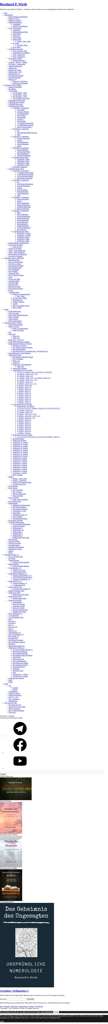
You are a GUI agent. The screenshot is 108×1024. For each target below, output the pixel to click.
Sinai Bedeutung (22, 224)
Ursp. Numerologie (14, 28)
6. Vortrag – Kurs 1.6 (24, 393)
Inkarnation (16, 513)
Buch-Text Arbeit (18, 608)
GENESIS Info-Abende (16, 102)
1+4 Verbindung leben (15, 617)
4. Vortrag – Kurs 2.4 (24, 427)
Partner (15, 690)
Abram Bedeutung (23, 203)
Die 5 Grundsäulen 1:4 (16, 634)
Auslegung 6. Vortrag (20, 463)
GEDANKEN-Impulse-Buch (22, 577)
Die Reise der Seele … (20, 345)
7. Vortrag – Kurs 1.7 (24, 391)
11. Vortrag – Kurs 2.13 (25, 410)
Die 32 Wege (12, 488)
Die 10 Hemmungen (19, 661)
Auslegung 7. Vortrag (20, 461)
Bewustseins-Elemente (20, 653)
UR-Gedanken (17, 517)
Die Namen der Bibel (15, 520)
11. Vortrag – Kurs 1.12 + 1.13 (27, 380)
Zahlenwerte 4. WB (15, 72)
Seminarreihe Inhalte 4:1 (16, 646)
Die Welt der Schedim (15, 640)
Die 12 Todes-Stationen (16, 710)
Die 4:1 (10, 629)
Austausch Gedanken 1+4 (21, 579)
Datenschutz (23, 1006)
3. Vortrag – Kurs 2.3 (24, 429)
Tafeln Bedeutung (23, 226)
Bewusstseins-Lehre (15, 268)
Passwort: (3, 999)
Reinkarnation (13, 503)
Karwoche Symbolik (15, 256)
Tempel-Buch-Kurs (14, 355)
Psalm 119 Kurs (13, 326)
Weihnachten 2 (18, 532)
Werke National (13, 317)
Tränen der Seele (14, 541)
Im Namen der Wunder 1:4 (21, 589)
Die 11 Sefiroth (18, 490)
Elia (9, 332)
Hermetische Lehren (15, 549)
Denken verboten (18, 302)
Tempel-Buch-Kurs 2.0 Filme (22, 404)
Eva (18, 131)
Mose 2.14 (16, 361)
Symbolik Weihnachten (16, 522)
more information (47, 1012)
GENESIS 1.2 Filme (24, 235)
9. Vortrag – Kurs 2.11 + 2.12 (26, 414)
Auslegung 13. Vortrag (20, 450)
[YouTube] (20, 768)
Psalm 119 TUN (13, 19)
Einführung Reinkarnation (21, 505)
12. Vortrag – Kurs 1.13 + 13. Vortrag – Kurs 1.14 (33, 378)
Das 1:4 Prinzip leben (15, 556)
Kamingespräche (14, 260)
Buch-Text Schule (19, 604)
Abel (18, 134)
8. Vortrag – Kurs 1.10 (24, 385)
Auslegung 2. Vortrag (20, 471)
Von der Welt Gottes (15, 587)
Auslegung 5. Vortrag (20, 465)
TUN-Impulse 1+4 (14, 568)
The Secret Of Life (14, 705)
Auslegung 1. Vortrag (20, 473)
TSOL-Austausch (14, 709)
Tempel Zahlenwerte (15, 66)
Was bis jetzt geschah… (25, 127)
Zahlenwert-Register (19, 441)
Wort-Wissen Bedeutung (25, 184)
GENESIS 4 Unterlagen (21, 148)
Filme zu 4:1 (12, 631)
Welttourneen (12, 701)
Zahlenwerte (12, 68)
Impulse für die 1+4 (15, 581)
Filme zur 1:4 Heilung (20, 81)
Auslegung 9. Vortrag (20, 458)
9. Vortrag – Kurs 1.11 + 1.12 (26, 383)
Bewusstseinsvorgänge (20, 665)
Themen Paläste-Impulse (21, 566)
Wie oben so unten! (14, 264)
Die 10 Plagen (21, 230)
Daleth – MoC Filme (24, 41)
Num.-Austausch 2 (19, 57)
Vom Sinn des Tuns (19, 484)
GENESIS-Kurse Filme (20, 157)
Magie (10, 553)
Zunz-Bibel (20, 110)
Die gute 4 (11, 621)
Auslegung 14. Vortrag (20, 448)
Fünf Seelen (17, 657)
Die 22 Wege (17, 492)
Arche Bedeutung (23, 144)
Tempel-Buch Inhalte (20, 368)
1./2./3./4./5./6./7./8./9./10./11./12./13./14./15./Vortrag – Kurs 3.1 (38, 437)
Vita (9, 686)
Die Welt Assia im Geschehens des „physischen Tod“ (30, 351)
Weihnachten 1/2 (18, 530)
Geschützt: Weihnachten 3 (14, 990)
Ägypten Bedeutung (23, 152)
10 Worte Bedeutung (24, 155)
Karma (10, 290)
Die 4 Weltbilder (13, 269)
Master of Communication (21, 294)
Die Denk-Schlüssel (19, 507)
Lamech (19, 140)
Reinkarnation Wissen (20, 518)
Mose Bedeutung (22, 150)
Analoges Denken (23, 112)
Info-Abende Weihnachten (21, 524)
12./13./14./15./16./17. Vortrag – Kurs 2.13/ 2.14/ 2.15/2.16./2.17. (39, 408)
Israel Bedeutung (22, 222)
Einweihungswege (19, 667)
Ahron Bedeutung (23, 153)
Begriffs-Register (18, 439)
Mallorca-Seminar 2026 (16, 591)
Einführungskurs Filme (20, 32)
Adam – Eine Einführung (16, 250)
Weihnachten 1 (18, 528)
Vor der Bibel (12, 91)
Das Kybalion (13, 271)
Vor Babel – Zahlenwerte (16, 64)
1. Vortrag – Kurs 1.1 (24, 402)
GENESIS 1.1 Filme (24, 233)
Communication (13, 292)
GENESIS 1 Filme (23, 159)
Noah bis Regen (22, 190)
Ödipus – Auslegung (19, 480)
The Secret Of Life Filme (16, 707)
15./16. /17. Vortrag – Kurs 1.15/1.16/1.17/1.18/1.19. (34, 372)
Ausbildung (16, 24)
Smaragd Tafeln (13, 273)
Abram (19, 146)
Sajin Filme (16, 30)
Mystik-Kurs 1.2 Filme (20, 676)
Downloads (39, 1006)
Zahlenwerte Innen (14, 70)
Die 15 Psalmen (18, 359)
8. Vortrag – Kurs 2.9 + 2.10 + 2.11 (28, 416)
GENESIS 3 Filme (23, 163)
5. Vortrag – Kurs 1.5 (24, 395)
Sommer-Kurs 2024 (15, 600)
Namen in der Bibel (15, 87)
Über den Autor (13, 313)
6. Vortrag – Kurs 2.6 (24, 420)
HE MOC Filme (22, 45)
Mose (19, 212)
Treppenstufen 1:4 (14, 632)
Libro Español (13, 319)
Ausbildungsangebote (15, 49)
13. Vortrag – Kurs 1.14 (25, 376)
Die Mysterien (13, 486)
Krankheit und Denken (16, 547)
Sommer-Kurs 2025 (15, 596)
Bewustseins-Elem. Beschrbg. (23, 655)
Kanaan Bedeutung (23, 205)
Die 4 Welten (21, 115)
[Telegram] (20, 736)
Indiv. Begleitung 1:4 (15, 613)
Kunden (15, 688)
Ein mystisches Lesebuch (16, 642)
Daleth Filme (17, 39)
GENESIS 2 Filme (23, 161)
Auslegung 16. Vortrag (20, 444)
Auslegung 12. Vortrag (20, 452)
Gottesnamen (21, 117)
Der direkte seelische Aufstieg (22, 347)
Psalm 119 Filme (18, 330)
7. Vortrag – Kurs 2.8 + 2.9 (26, 418)
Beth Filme (16, 36)
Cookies (31, 1006)
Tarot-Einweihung (14, 77)
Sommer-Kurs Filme (19, 598)
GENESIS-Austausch (20, 167)
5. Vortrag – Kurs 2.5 (24, 423)
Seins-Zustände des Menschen (18, 243)
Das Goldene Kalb (14, 501)
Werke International (15, 321)
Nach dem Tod (13, 285)
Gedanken (16, 669)
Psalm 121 (16, 336)
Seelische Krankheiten (20, 26)
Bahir (10, 680)
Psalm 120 (11, 334)
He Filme (16, 43)
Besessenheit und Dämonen (17, 254)
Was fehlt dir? (13, 539)
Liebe (10, 277)
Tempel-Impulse (13, 560)
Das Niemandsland (19, 349)
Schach (10, 551)
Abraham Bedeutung (24, 207)
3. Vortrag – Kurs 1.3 (24, 399)
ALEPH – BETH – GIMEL (17, 62)
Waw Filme (16, 47)
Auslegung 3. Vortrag (20, 469)
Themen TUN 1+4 (19, 570)
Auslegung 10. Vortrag (20, 456)
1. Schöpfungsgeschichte (25, 123)
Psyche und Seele (14, 279)
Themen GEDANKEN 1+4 (22, 575)
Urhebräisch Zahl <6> (20, 515)
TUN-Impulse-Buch (19, 572)
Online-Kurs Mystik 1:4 (16, 648)
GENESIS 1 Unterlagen (21, 108)
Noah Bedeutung (22, 142)
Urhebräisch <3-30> (19, 511)
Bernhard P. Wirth (13, 4)
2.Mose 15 (16, 363)
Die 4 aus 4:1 (12, 627)
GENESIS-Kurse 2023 (16, 106)
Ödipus (10, 477)
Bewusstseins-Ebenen (15, 288)
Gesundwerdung (14, 281)
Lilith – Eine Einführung (16, 252)
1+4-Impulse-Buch (19, 585)
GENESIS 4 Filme (23, 165)
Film (14, 672)
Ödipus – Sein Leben (20, 479)
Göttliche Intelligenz (15, 22)
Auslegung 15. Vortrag (20, 446)
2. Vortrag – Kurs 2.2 (24, 431)
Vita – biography (14, 699)
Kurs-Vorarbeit (18, 475)
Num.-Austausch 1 (19, 55)
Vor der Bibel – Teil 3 (20, 96)
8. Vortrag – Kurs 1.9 (24, 387)
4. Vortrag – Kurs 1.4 (24, 397)
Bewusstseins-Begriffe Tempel (23, 357)
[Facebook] (20, 752)
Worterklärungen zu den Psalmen (19, 353)
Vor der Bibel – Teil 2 (20, 95)
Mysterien (11, 644)
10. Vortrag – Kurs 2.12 (25, 412)
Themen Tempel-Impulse (21, 562)
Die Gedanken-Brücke (20, 509)
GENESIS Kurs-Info (15, 104)
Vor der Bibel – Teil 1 (20, 93)
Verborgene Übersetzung (16, 100)
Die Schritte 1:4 (13, 636)
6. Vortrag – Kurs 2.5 (24, 422)
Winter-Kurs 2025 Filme (21, 594)
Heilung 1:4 (12, 79)
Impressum (14, 1006)
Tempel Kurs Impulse (15, 325)
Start (1, 1006)
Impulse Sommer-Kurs (20, 610)
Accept (56, 1012)
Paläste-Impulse (13, 564)
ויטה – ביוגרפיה (13, 697)
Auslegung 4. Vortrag (20, 467)
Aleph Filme (17, 34)
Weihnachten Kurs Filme (21, 537)
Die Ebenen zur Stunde (20, 663)
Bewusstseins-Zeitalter (15, 266)
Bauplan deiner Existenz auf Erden (20, 344)
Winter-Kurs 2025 (14, 593)
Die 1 (10, 619)
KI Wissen (11, 558)
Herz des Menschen (19, 494)
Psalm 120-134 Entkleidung (22, 364)
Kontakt (7, 1006)
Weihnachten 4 (18, 536)
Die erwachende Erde (15, 262)
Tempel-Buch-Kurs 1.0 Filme (22, 370)
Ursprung (20, 119)
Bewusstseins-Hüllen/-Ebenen (27, 133)
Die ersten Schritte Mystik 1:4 (22, 650)
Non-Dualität (21, 121)
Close (2, 1021)
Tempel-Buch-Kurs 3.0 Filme (22, 435)
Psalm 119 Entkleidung (20, 328)
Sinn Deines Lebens (15, 58)
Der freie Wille (13, 283)
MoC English (17, 307)
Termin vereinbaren (14, 695)
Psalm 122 (16, 338)
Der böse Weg (13, 638)
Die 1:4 (10, 625)
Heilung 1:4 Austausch (20, 83)
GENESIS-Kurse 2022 (16, 169)
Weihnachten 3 (18, 534)
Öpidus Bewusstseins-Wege (22, 482)
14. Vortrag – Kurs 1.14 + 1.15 (27, 374)
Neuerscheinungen (14, 311)
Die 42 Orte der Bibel (15, 245)
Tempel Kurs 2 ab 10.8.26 (25, 406)
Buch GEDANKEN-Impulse (18, 315)
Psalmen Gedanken (14, 20)
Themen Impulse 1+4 (20, 583)
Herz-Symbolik (18, 496)
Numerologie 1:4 (14, 74)
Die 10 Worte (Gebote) (16, 275)
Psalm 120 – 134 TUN (16, 340)
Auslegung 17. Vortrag (20, 442)
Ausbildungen (13, 691)
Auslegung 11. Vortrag (20, 454)
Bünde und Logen (14, 287)
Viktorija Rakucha (19, 60)
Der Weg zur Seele (14, 543)
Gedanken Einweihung (16, 678)
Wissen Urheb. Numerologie (17, 17)
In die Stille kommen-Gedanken (19, 342)
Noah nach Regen (23, 199)
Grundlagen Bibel (23, 114)
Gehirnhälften (17, 602)
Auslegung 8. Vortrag (20, 460)
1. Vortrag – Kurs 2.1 (24, 433)
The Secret (12, 712)
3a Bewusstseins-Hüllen (25, 176)
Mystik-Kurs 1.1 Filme (20, 674)
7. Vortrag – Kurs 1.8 (24, 389)
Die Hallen (12, 89)
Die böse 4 (12, 623)
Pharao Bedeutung (23, 209)
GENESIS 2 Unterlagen (21, 129)
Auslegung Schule (19, 606)
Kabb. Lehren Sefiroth (20, 499)
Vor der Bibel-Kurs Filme (21, 98)
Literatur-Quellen (14, 693)
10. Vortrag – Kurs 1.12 (25, 382)
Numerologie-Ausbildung (21, 53)
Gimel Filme (17, 38)
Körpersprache (17, 300)
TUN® (15, 304)
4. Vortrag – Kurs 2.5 (24, 425)
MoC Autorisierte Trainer (21, 306)
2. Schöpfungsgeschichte (25, 125)
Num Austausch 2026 (20, 51)
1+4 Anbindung (13, 615)
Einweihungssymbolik (15, 76)
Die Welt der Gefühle (20, 298)
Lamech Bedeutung (23, 138)
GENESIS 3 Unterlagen (21, 136)
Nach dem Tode (18, 671)
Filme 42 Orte (17, 247)
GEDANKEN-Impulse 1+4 (17, 574)
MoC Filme (21, 296)
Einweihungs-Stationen (24, 178)
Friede (10, 682)
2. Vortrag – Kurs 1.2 (24, 401)
